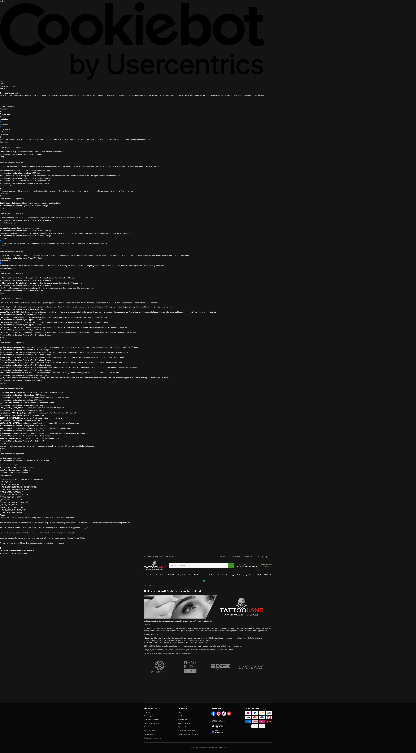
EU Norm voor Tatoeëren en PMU (188, 731)
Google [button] (3, 158)
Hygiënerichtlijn (182, 727)
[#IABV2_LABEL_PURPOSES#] (11, 492)
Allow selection (20, 553)
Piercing (252, 575)
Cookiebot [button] (4, 143)
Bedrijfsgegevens (149, 734)
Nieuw (145, 575)
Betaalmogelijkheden (150, 716)
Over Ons (180, 716)
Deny (28, 553)
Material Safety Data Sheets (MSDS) (188, 734)
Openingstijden (182, 720)
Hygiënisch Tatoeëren (184, 723)
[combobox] (223, 558)
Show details (5, 129)
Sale (271, 575)
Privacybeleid (148, 727)
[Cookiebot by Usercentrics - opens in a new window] (132, 41)
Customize (10, 553)
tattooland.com (6, 475)
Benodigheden (223, 575)
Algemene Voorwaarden (151, 723)
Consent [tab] (3, 81)
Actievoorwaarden (149, 731)
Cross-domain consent (9, 465)
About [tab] (2, 89)
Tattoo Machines (195, 575)
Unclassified (5, 443)
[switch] (0, 116)
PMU (266, 575)
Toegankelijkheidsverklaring (152, 738)
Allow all (3, 553)
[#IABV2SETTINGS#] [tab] (8, 86)
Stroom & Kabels (210, 575)
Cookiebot (39, 479)
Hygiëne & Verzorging (239, 575)
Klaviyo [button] (3, 209)
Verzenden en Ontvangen (151, 720)
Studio (259, 575)
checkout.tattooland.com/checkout (14, 473)
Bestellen (147, 712)
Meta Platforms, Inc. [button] (7, 269)
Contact (180, 712)
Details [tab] (2, 84)
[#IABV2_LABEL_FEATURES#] (11, 500)
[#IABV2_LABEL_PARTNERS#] (11, 507)
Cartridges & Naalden (168, 575)
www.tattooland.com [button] (8, 224)
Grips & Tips (182, 575)
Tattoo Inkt (154, 575)
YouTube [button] (3, 384)
